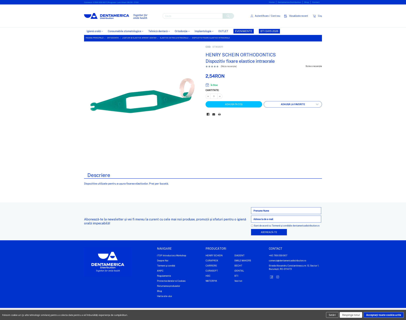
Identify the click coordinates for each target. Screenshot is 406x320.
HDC (208, 276)
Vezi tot (238, 281)
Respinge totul (351, 315)
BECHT (238, 265)
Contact (316, 2)
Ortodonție (181, 31)
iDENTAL (239, 270)
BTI (236, 276)
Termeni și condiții (166, 265)
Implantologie (203, 31)
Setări (332, 315)
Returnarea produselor (168, 286)
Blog (306, 2)
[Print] (219, 114)
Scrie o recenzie (314, 66)
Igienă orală (94, 31)
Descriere (98, 175)
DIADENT (239, 255)
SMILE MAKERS (242, 260)
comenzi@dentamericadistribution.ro (287, 260)
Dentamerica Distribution (289, 2)
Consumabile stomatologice (124, 31)
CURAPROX (212, 260)
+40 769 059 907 (278, 255)
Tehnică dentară (158, 31)
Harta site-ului (164, 296)
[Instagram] (277, 277)
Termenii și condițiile (282, 225)
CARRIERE (211, 265)
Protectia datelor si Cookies (171, 281)
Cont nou (275, 16)
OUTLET (223, 31)
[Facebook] (208, 114)
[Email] (213, 114)
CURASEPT (212, 270)
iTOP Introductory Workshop (171, 255)
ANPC (160, 270)
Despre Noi (162, 260)
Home (272, 2)
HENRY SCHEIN (214, 255)
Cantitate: (212, 90)
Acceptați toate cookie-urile (383, 315)
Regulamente (164, 276)
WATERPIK (211, 281)
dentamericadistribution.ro (306, 225)
